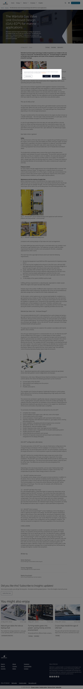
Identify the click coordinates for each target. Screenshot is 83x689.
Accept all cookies (56, 76)
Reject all (46, 76)
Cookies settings (28, 76)
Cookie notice (43, 72)
